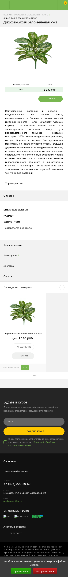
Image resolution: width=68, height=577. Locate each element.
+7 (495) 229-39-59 (17, 484)
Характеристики (14, 183)
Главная (31, 5)
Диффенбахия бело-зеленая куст (23, 333)
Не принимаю (45, 571)
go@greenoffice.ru (12, 501)
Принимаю (21, 571)
